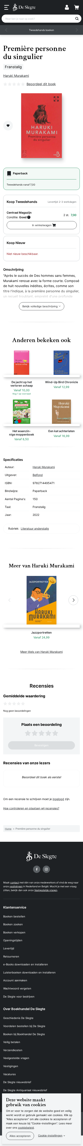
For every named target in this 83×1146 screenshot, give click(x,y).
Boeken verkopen (14, 932)
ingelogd (58, 799)
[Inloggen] (67, 7)
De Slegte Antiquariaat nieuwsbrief (25, 1090)
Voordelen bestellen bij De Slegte (24, 1026)
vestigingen (16, 886)
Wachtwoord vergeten (17, 988)
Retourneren (11, 956)
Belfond (38, 475)
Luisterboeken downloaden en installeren (29, 972)
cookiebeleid (26, 1127)
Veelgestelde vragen (45, 890)
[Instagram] (46, 869)
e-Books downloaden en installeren (25, 964)
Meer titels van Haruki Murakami (41, 651)
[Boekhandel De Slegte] (24, 7)
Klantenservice (14, 907)
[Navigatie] (7, 7)
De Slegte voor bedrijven (18, 996)
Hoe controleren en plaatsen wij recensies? (31, 808)
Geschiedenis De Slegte (18, 1018)
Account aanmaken (15, 980)
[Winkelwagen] (76, 7)
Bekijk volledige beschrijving (40, 306)
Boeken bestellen (14, 916)
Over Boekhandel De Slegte (24, 1009)
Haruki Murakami (16, 76)
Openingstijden (12, 940)
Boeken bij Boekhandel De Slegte (24, 1034)
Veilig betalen (11, 1042)
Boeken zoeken (13, 924)
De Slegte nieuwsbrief (17, 1082)
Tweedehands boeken (41, 30)
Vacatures (9, 1074)
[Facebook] (37, 869)
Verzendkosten (12, 1050)
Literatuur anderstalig (35, 528)
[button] (6, 30)
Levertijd (8, 948)
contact (14, 882)
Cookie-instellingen (50, 1135)
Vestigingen (10, 1066)
